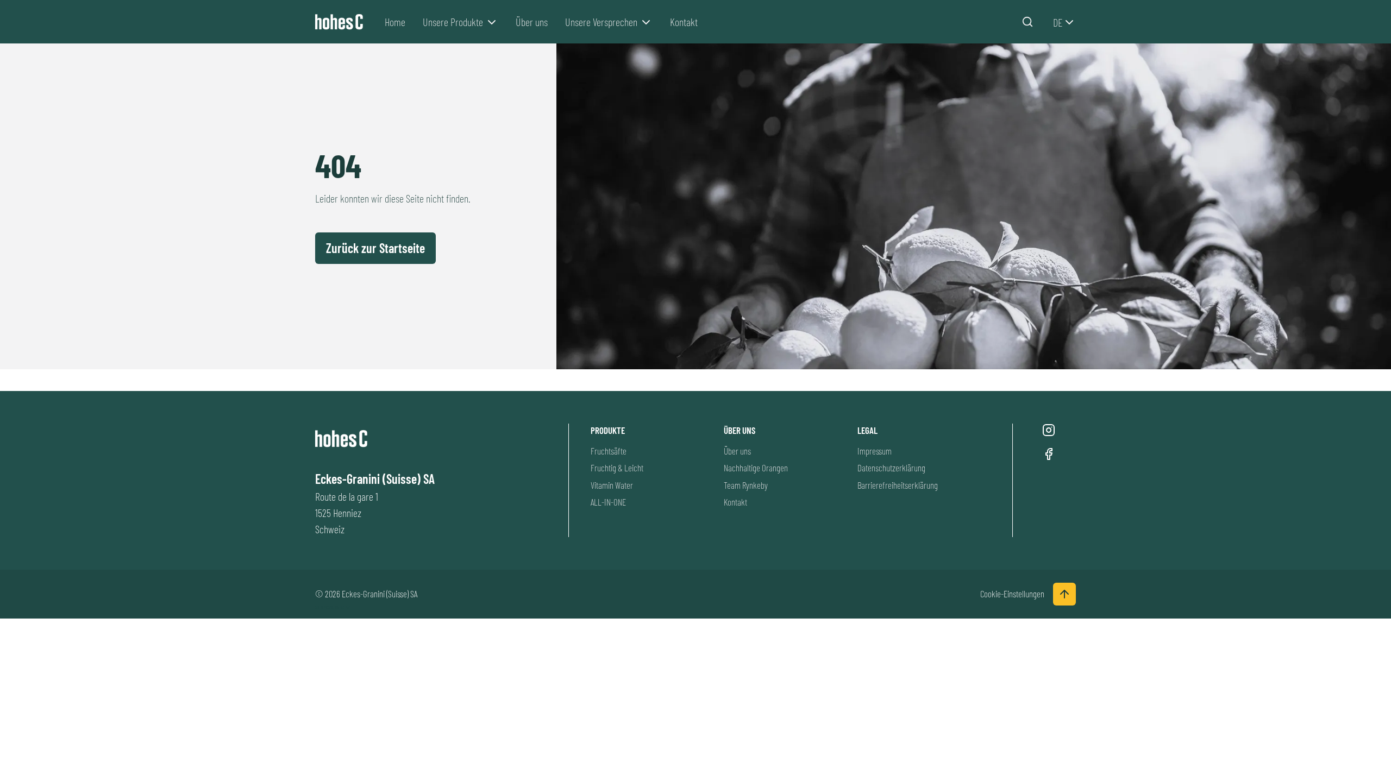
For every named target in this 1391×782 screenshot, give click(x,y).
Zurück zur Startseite (375, 248)
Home (395, 21)
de (1058, 22)
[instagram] (1048, 430)
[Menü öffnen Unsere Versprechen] (646, 22)
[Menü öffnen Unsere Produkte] (491, 22)
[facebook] (1048, 454)
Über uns (532, 21)
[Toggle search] (1027, 22)
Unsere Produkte (453, 21)
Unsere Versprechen (601, 21)
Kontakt (684, 21)
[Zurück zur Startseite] (341, 22)
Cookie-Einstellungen (1012, 593)
